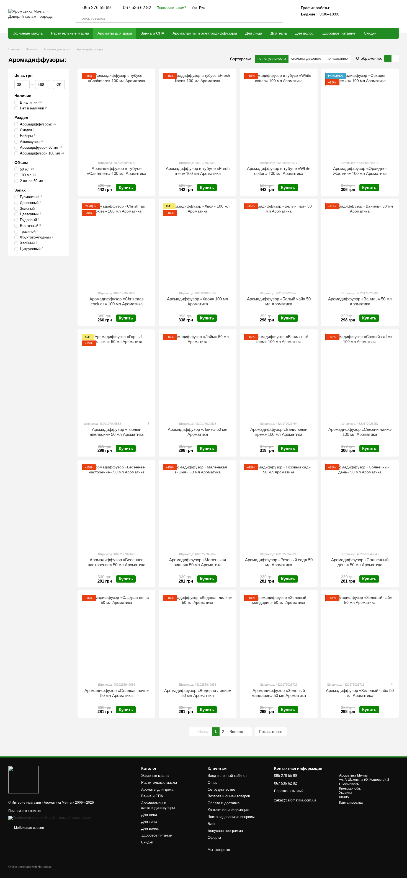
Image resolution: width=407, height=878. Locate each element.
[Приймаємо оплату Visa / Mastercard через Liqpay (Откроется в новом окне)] (49, 818)
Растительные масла (70, 33)
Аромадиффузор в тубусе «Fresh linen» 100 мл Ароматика (198, 171)
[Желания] (379, 13)
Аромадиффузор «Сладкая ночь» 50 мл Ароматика (116, 693)
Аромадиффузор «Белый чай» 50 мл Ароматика (279, 301)
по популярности (271, 58)
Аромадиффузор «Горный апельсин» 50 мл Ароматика (116, 432)
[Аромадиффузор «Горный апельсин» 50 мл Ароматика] (116, 375)
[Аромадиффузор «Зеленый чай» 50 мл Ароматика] (359, 636)
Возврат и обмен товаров (229, 796)
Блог (212, 824)
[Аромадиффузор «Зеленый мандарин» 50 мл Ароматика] (278, 636)
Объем (21, 162)
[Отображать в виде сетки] (387, 58)
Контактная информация (228, 810)
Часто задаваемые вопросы (231, 817)
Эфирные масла (27, 33)
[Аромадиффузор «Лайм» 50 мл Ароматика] (197, 375)
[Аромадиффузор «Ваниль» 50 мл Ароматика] (359, 244)
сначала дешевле (306, 58)
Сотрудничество (221, 789)
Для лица (253, 33)
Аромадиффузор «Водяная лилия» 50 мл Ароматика (197, 693)
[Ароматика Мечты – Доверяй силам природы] (23, 779)
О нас (212, 782)
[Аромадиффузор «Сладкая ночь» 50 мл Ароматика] (116, 636)
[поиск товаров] (278, 18)
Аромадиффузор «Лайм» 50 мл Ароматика (197, 432)
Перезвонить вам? (171, 8)
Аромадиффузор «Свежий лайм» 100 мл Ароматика (359, 432)
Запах (20, 190)
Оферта (214, 837)
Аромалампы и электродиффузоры (204, 33)
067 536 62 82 (137, 8)
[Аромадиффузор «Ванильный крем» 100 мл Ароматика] (278, 375)
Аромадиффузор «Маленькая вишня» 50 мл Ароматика (197, 562)
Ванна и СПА (152, 33)
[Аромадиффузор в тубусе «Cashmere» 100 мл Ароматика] (116, 114)
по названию (337, 58)
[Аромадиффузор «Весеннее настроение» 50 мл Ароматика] (116, 505)
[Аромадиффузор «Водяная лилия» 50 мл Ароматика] (197, 636)
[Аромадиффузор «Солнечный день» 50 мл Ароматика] (359, 505)
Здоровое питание (339, 33)
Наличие (22, 95)
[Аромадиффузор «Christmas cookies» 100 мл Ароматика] (116, 244)
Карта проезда (351, 802)
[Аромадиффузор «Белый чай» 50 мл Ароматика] (278, 244)
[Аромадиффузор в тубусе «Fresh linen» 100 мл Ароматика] (197, 114)
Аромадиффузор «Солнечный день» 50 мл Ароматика (359, 562)
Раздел (21, 117)
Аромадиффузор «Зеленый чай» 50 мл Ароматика (360, 693)
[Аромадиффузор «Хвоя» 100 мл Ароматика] (197, 244)
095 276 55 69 (97, 8)
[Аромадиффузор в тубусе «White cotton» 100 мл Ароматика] (278, 114)
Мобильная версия (28, 828)
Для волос (304, 33)
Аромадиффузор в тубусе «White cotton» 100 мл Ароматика (278, 171)
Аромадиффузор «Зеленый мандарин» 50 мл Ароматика (279, 693)
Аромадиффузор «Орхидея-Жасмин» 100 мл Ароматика (360, 171)
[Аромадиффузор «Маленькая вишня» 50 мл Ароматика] (197, 505)
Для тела (279, 33)
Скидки (370, 33)
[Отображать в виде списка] (395, 58)
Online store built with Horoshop (29, 866)
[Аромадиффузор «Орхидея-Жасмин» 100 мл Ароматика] (359, 114)
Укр (194, 7)
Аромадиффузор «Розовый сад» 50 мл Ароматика (279, 562)
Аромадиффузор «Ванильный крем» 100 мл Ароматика (278, 432)
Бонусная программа (225, 831)
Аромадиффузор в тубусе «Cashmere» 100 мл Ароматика (116, 171)
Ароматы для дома (114, 33)
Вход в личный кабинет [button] (227, 776)
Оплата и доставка (223, 803)
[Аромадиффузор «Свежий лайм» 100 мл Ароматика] (359, 375)
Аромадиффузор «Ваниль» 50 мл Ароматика (360, 301)
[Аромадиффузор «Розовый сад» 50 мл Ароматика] (278, 505)
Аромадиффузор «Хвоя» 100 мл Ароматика (197, 301)
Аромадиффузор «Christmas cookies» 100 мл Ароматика (116, 301)
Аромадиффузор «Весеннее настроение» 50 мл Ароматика (116, 562)
